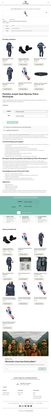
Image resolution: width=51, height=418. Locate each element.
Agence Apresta (29, 410)
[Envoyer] (42, 368)
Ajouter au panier (12, 122)
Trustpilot (4, 387)
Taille (9, 115)
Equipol (7, 22)
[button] (3, 2)
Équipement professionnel (22, 21)
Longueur (9, 111)
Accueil (12, 8)
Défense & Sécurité (17, 8)
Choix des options (7, 64)
